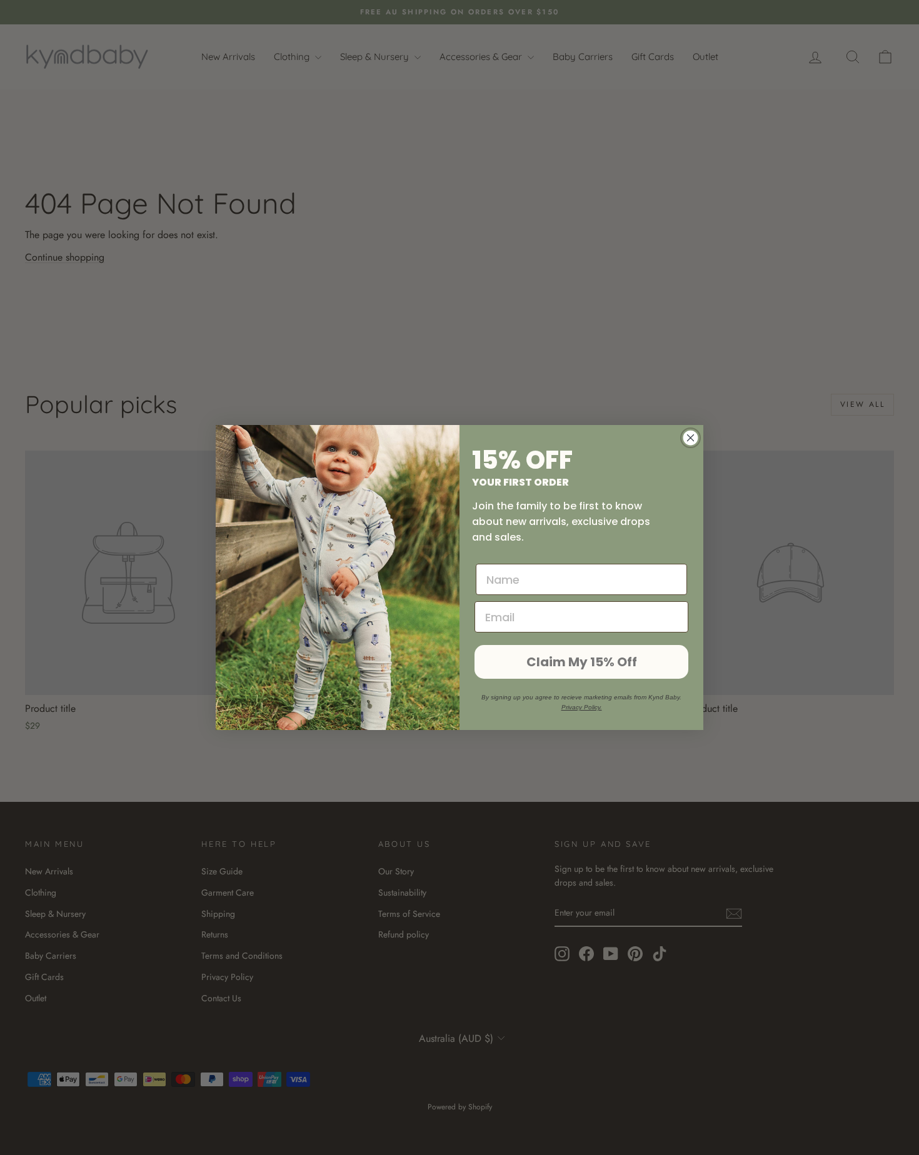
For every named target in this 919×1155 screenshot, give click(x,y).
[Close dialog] (690, 438)
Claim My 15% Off (581, 662)
